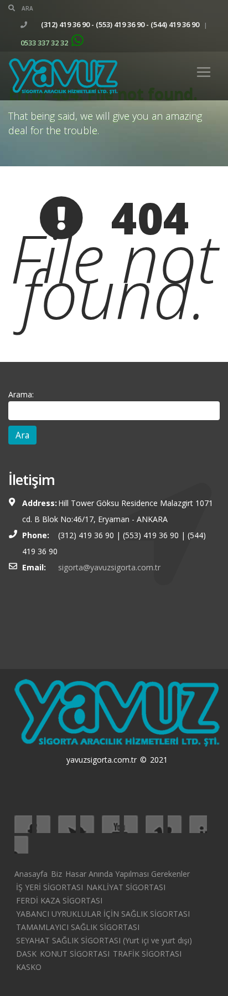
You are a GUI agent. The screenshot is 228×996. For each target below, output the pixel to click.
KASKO (29, 967)
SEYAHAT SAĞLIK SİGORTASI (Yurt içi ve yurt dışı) (104, 940)
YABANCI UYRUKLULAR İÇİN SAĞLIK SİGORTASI (103, 913)
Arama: (21, 394)
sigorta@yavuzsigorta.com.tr (109, 567)
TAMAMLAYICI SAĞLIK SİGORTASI (77, 927)
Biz (56, 874)
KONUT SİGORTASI (75, 953)
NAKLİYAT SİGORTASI (125, 887)
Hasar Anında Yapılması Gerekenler (127, 874)
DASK (26, 953)
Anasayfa (31, 874)
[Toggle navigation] (203, 72)
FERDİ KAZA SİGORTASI (59, 900)
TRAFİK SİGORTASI (147, 953)
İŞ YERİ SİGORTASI (49, 887)
